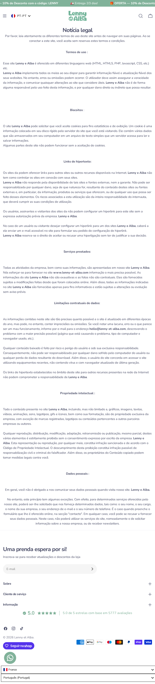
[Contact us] (10, 658)
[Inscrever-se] (92, 569)
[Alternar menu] (5, 16)
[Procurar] (141, 16)
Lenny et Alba (24, 637)
